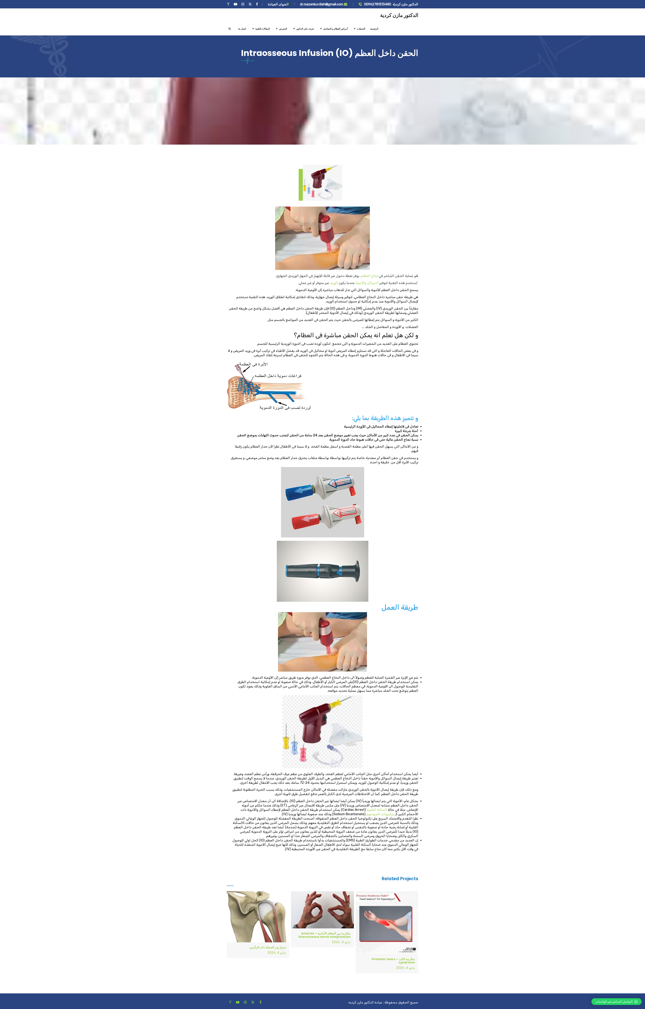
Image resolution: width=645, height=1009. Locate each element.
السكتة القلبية (377, 810)
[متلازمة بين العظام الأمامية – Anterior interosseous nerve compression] (322, 909)
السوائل (373, 283)
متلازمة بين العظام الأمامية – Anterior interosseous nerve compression (324, 935)
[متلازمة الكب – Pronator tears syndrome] (387, 922)
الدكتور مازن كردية (399, 15)
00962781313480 (377, 4)
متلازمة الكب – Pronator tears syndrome (393, 960)
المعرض (283, 28)
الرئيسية (374, 28)
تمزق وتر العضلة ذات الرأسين (267, 947)
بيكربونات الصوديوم (380, 814)
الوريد (334, 283)
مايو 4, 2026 (405, 968)
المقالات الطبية (262, 28)
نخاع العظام (369, 276)
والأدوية (360, 283)
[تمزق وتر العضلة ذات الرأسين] (258, 916)
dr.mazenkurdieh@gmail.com (322, 4)
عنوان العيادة (277, 4)
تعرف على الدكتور (305, 28)
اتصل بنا (242, 28)
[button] (616, 1001)
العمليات (361, 28)
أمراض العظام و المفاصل (335, 28)
